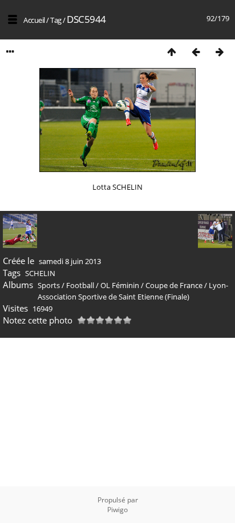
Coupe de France (173, 285)
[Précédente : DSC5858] (196, 51)
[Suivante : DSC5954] (220, 51)
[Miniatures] (172, 51)
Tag (56, 20)
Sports (49, 285)
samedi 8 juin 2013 (70, 261)
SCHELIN (40, 273)
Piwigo (117, 509)
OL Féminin (119, 285)
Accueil (34, 20)
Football (80, 285)
